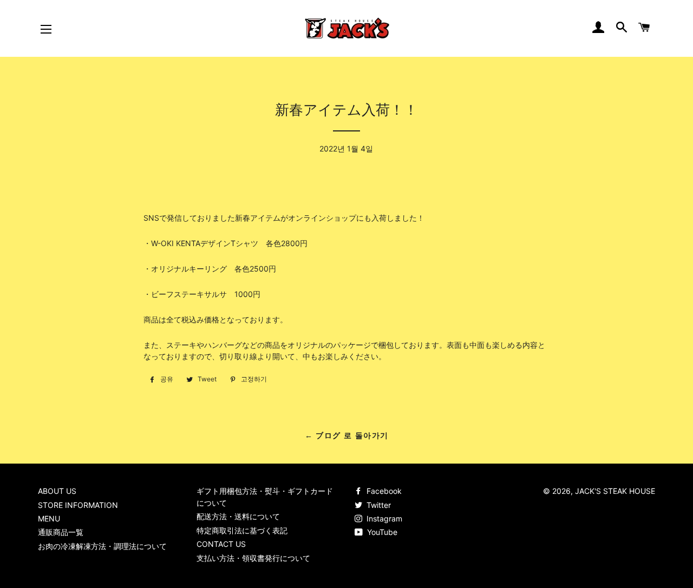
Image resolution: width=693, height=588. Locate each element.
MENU (49, 518)
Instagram (383, 518)
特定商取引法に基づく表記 (242, 530)
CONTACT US (221, 544)
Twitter (377, 505)
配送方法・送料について (238, 516)
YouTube (381, 532)
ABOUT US (57, 490)
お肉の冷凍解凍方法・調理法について (102, 546)
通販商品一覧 (60, 532)
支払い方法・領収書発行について (253, 558)
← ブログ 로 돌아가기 (347, 435)
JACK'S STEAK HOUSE (615, 490)
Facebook (383, 490)
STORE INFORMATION (78, 505)
